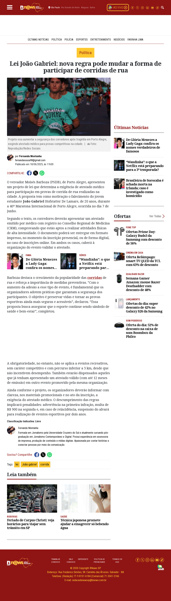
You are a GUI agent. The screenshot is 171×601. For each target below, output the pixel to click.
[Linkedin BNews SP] (147, 7)
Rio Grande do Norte (70, 7)
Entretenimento (100, 39)
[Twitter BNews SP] (137, 7)
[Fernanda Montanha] (11, 157)
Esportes (82, 39)
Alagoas (85, 7)
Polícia (68, 39)
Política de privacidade (99, 560)
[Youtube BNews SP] (152, 7)
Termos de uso (117, 560)
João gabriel (29, 464)
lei (17, 464)
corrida (44, 464)
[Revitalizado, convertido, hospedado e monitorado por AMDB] (161, 567)
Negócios (119, 39)
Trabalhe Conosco (55, 560)
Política (56, 39)
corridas (94, 277)
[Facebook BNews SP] (132, 7)
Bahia (92, 7)
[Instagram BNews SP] (142, 7)
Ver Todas (155, 216)
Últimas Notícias (38, 39)
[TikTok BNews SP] (157, 7)
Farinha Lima (135, 39)
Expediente (83, 559)
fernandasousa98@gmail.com (30, 160)
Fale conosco (71, 560)
